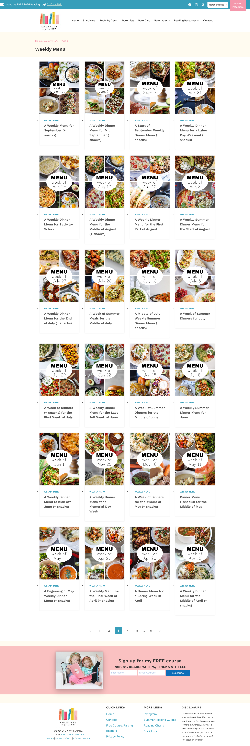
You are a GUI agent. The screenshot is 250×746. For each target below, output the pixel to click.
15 (150, 630)
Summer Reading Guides (160, 720)
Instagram (150, 714)
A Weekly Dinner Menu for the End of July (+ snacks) (58, 318)
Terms (50, 738)
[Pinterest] (203, 5)
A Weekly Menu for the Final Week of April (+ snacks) (104, 595)
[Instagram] (196, 5)
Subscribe (178, 673)
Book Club (144, 20)
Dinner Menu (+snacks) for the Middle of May (193, 501)
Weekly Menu (52, 120)
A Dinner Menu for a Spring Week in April (149, 595)
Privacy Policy (63, 738)
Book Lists (128, 20)
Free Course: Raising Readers (119, 728)
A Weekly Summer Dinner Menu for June (194, 412)
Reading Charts (154, 725)
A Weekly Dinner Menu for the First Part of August (149, 224)
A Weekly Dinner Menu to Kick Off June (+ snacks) (57, 501)
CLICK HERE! (54, 4)
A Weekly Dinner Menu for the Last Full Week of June (103, 412)
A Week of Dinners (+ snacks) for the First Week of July (58, 412)
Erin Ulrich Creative (72, 734)
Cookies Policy (81, 738)
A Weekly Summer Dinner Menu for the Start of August (195, 224)
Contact (208, 20)
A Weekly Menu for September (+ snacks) (59, 130)
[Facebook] (190, 5)
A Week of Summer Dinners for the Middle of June (150, 412)
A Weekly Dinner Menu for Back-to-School (58, 224)
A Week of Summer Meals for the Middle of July (104, 318)
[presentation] (59, 88)
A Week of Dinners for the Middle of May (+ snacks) (149, 501)
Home (75, 20)
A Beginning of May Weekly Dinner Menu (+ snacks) (59, 595)
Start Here (89, 20)
